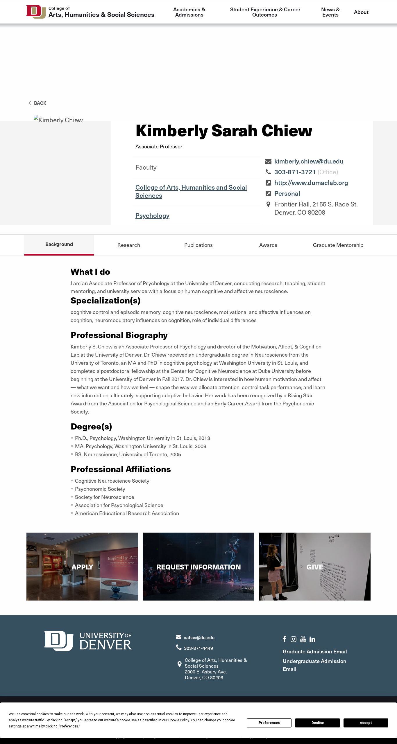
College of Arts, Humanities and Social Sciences (191, 191)
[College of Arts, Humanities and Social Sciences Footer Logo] (88, 640)
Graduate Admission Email (315, 651)
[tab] (338, 245)
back (40, 103)
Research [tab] (128, 244)
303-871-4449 (198, 648)
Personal (287, 193)
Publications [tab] (198, 244)
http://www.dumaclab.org (311, 182)
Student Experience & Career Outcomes (266, 12)
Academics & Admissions (189, 12)
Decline (318, 723)
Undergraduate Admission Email (314, 664)
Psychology (152, 215)
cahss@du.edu (199, 637)
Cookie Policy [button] (178, 720)
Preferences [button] (69, 726)
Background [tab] (59, 243)
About (361, 11)
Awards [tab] (268, 244)
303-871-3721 (295, 171)
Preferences (269, 723)
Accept (366, 723)
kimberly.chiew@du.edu (309, 161)
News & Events (331, 12)
